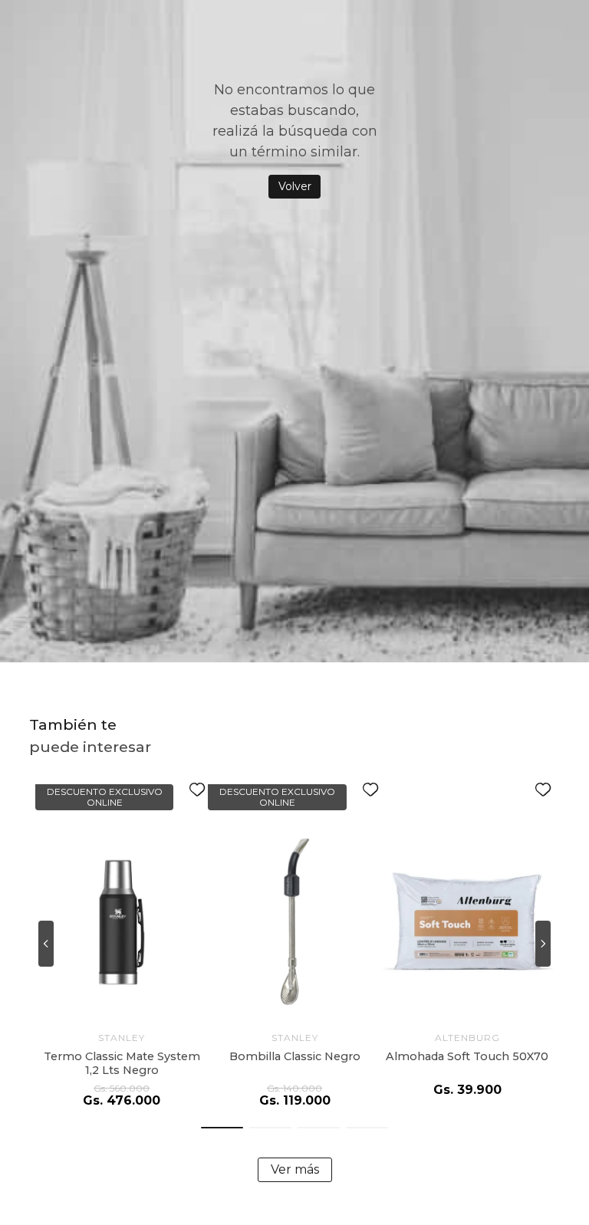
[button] (222, 1127)
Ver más (295, 1169)
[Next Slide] (543, 944)
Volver (294, 186)
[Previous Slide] (46, 944)
